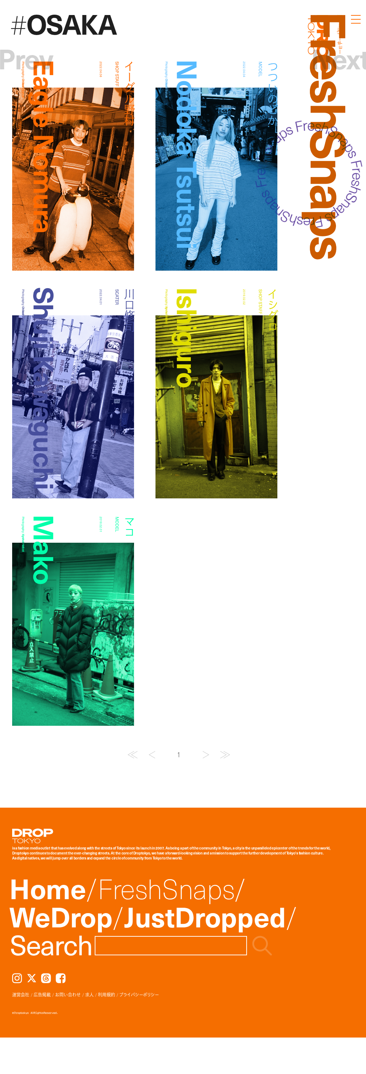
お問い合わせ (68, 994)
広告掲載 (42, 994)
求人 (89, 994)
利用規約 (106, 994)
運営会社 (20, 994)
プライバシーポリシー (139, 994)
